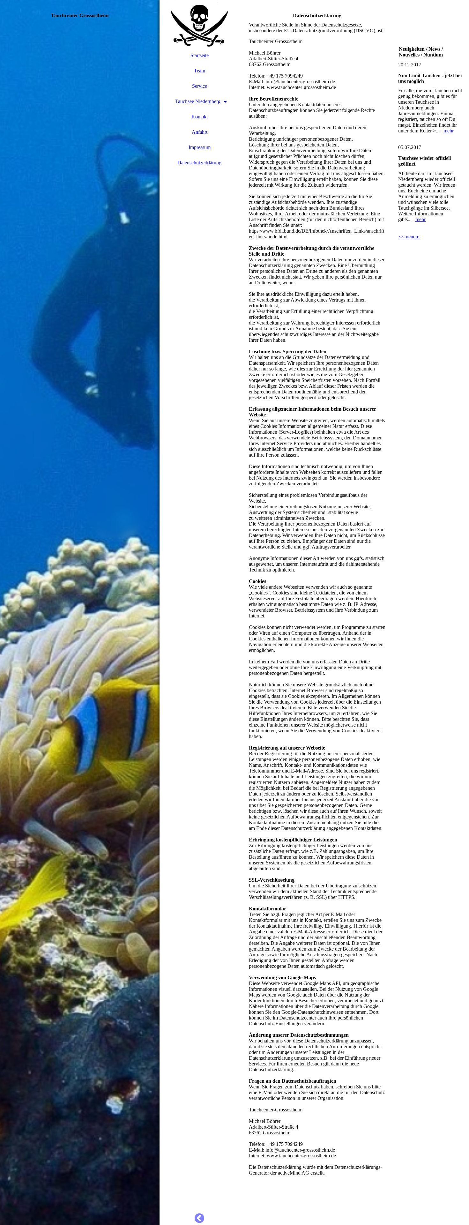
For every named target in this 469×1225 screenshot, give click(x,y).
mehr (448, 130)
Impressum (200, 147)
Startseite (199, 55)
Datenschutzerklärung (199, 162)
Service (199, 86)
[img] (80, 612)
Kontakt (199, 116)
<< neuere (409, 236)
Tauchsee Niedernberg (197, 101)
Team (199, 70)
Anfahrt (199, 132)
